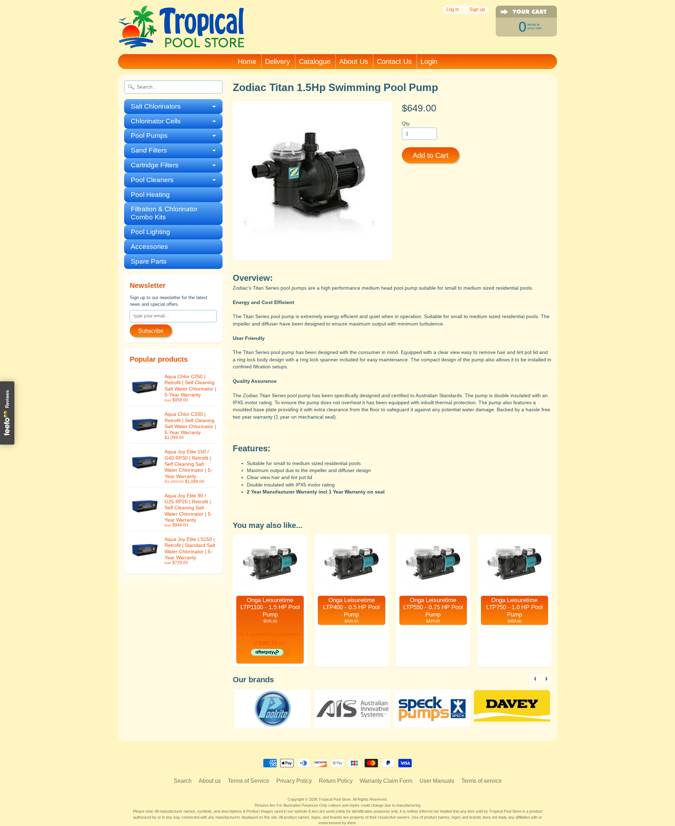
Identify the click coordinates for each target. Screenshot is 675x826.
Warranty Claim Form (386, 781)
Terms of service (481, 781)
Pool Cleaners (152, 179)
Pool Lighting (150, 231)
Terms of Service (248, 781)
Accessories (149, 246)
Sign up (477, 9)
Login (428, 61)
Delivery (277, 61)
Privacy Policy (294, 781)
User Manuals (436, 781)
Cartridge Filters (155, 165)
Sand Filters (149, 150)
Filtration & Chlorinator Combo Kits (164, 213)
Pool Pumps (149, 135)
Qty (406, 123)
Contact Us (394, 61)
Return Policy (336, 781)
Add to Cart (431, 155)
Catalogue (314, 61)
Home (247, 61)
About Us (353, 61)
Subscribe (150, 331)
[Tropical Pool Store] (181, 39)
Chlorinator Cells (156, 121)
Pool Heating (150, 194)
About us (210, 781)
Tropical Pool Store (335, 799)
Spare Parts (149, 261)
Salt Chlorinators (156, 106)
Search (183, 781)
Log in (452, 9)
